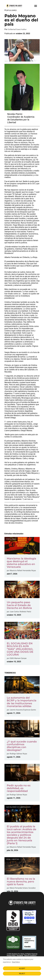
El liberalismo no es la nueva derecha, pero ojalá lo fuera (21, 881)
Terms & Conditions (30, 955)
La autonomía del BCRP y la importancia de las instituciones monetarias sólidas (21, 702)
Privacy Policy (11, 955)
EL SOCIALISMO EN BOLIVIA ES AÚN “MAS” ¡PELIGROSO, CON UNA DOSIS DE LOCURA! (20, 649)
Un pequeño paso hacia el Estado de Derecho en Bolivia (19, 605)
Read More (16, 962)
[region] (22, 966)
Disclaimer (20, 955)
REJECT (22, 973)
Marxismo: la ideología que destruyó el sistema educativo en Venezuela (21, 563)
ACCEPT (22, 968)
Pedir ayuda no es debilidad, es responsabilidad (18, 788)
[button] (35, 6)
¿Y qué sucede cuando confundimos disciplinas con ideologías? (22, 746)
